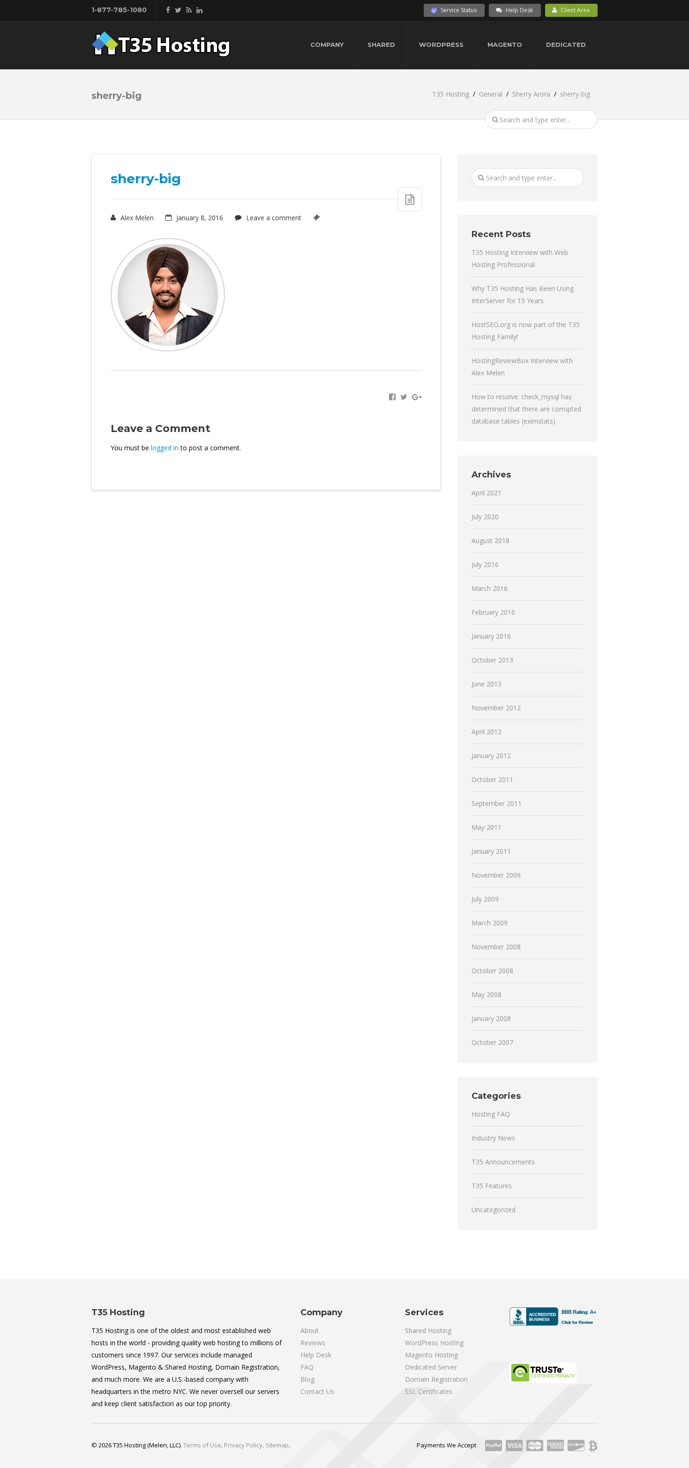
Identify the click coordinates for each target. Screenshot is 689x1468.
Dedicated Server (431, 1367)
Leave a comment (272, 217)
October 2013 (492, 660)
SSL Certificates (428, 1391)
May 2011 (487, 827)
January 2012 (491, 755)
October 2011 (492, 779)
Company (327, 44)
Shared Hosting (428, 1330)
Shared (381, 44)
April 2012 (487, 731)
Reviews (312, 1342)
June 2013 (487, 683)
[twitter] (178, 10)
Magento (504, 44)
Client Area (575, 10)
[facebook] (168, 10)
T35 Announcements (503, 1161)
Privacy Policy (243, 1445)
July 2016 (485, 564)
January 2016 (491, 636)
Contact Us (317, 1391)
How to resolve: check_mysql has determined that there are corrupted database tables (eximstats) (526, 408)
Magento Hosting (431, 1354)
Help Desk (519, 10)
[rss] (189, 10)
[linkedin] (199, 10)
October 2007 (492, 1042)
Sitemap (277, 1445)
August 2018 (490, 540)
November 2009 (496, 875)
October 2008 (492, 970)
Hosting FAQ (491, 1114)
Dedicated (566, 44)
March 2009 (490, 922)
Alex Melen (136, 217)
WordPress (441, 44)
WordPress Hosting (434, 1342)
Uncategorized (494, 1209)
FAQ (307, 1367)
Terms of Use (202, 1445)
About (309, 1330)
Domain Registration (436, 1379)
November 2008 (496, 946)
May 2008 (487, 994)
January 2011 (491, 851)
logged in (165, 447)
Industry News (493, 1137)
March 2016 (490, 588)
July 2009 (485, 898)
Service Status (459, 10)
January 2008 (491, 1018)
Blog (307, 1379)
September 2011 (497, 803)
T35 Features (492, 1185)
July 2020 (485, 516)
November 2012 (496, 707)
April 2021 (487, 492)
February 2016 (493, 612)
